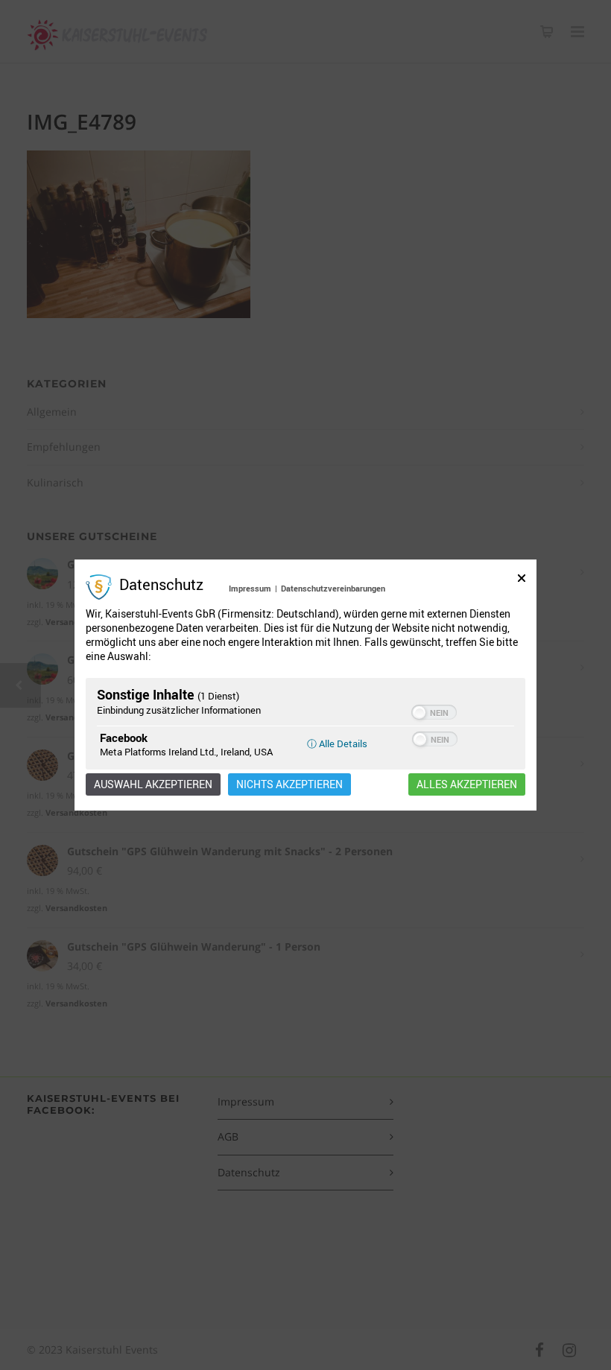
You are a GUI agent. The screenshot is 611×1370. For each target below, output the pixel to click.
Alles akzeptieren (467, 784)
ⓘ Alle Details (337, 743)
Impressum (250, 588)
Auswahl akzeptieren (153, 784)
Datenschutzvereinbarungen (333, 588)
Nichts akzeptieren (289, 784)
